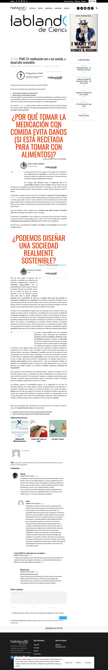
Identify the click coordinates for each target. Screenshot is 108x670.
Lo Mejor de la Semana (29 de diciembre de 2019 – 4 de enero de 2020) (83, 81)
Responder (37, 476)
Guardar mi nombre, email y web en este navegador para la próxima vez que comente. (38, 613)
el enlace (21, 105)
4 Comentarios (47, 66)
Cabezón (22, 474)
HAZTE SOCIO (92, 1)
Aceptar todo (68, 662)
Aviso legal (36, 648)
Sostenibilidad (23, 464)
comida (25, 462)
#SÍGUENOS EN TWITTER (54, 628)
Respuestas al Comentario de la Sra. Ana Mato (84, 93)
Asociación (36, 645)
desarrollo (29, 462)
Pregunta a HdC (27, 66)
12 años (84, 108)
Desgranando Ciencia (69, 1)
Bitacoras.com (24, 569)
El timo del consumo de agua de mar (83, 105)
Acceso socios (37, 654)
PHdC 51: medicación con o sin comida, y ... (33, 553)
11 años (84, 72)
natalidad (53, 462)
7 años (84, 85)
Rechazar (78, 662)
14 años (84, 97)
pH (57, 462)
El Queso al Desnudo (84, 115)
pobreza (61, 462)
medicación (48, 462)
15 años (84, 118)
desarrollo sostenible (38, 462)
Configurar (88, 662)
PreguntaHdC (38, 66)
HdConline (83, 1)
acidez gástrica (18, 462)
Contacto (36, 651)
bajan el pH (14, 197)
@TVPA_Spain (62, 265)
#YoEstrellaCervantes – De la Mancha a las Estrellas (84, 69)
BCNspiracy (77, 1)
